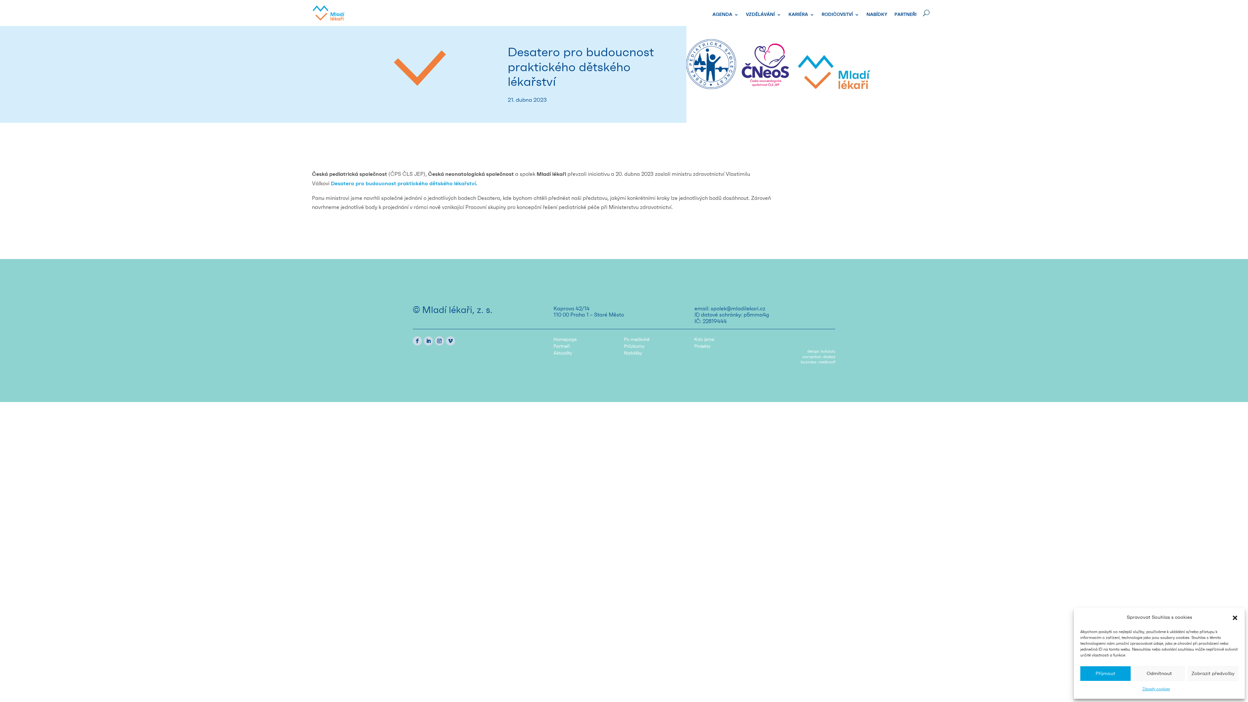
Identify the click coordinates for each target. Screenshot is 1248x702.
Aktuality (562, 353)
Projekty (702, 346)
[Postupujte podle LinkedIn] (428, 340)
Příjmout (1105, 673)
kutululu (828, 351)
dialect (829, 357)
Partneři (905, 14)
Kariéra (798, 14)
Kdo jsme (704, 339)
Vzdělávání (760, 14)
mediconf (826, 362)
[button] (1235, 618)
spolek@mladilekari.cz (738, 308)
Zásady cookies (1156, 689)
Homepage (565, 339)
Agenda (722, 14)
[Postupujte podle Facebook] (417, 340)
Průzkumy (634, 346)
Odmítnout (1159, 673)
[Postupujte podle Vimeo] (450, 340)
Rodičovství (837, 14)
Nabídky (876, 14)
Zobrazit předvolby (1213, 673)
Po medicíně (636, 339)
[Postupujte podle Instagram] (439, 340)
